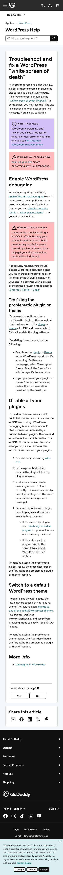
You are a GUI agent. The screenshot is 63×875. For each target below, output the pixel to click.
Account (8, 773)
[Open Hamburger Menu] (4, 5)
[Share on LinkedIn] (30, 719)
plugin (41, 324)
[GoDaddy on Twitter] (30, 817)
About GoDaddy (12, 739)
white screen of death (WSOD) (28, 100)
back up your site (22, 161)
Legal (16, 829)
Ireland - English (12, 808)
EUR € (52, 808)
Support (7, 747)
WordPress (25, 23)
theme (12, 328)
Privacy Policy (30, 829)
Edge (36, 289)
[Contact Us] (43, 5)
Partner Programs (13, 765)
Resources (9, 756)
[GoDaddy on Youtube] (39, 817)
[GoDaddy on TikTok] (22, 817)
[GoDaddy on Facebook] (5, 817)
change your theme (31, 212)
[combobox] (28, 38)
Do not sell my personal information (31, 836)
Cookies (46, 829)
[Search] (54, 38)
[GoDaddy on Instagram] (13, 817)
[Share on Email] (13, 719)
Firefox (26, 289)
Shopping (8, 782)
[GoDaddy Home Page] (17, 794)
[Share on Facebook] (21, 719)
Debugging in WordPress (30, 664)
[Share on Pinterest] (47, 719)
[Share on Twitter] (38, 719)
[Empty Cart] (57, 5)
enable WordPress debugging (26, 196)
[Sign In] (50, 5)
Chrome (14, 289)
